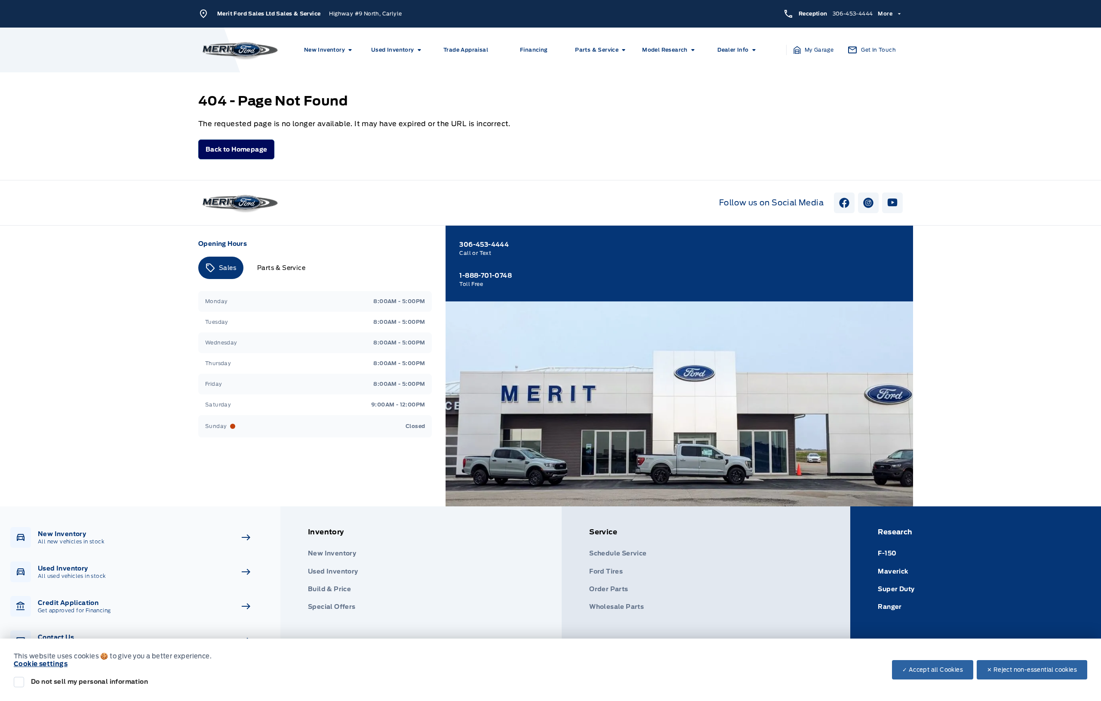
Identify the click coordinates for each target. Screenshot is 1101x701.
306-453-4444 (853, 13)
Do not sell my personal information (89, 681)
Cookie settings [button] (41, 664)
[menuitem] (329, 50)
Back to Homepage (236, 149)
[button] (813, 50)
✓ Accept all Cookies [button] (932, 670)
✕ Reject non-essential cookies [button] (1032, 670)
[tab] (220, 268)
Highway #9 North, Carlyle (365, 13)
